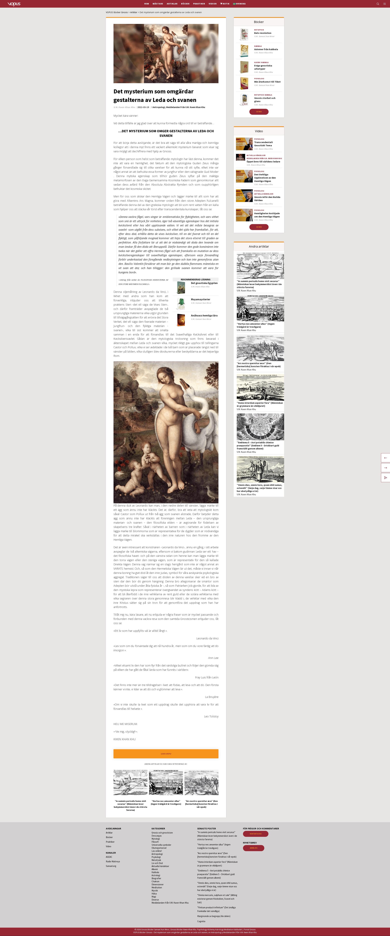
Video (108, 846)
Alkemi (257, 62)
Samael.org (111, 866)
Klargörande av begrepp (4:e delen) (213, 916)
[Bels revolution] (244, 34)
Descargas (157, 835)
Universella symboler (161, 844)
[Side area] (382, 4)
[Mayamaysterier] (181, 304)
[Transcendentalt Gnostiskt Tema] (244, 144)
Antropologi (159, 107)
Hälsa (154, 893)
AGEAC (109, 856)
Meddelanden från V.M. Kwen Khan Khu (185, 107)
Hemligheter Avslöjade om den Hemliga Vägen (267, 215)
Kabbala (258, 46)
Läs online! (157, 850)
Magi (154, 896)
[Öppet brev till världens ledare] (240, 157)
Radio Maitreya (113, 861)
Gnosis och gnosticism (162, 832)
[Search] (375, 4)
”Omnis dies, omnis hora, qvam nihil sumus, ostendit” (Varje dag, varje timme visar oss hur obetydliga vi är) (259, 488)
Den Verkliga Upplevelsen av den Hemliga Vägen (265, 178)
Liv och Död (157, 863)
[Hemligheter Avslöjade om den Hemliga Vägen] (244, 215)
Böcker (109, 837)
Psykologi (259, 79)
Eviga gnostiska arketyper (263, 67)
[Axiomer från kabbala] (244, 51)
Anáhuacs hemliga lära (204, 315)
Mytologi (156, 838)
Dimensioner (158, 884)
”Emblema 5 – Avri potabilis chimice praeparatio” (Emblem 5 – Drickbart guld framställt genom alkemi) (258, 445)
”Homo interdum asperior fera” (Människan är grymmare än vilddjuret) (260, 404)
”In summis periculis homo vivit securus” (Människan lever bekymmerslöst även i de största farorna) (259, 284)
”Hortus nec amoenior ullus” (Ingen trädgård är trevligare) (256, 325)
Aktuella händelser (256, 155)
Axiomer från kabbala (266, 49)
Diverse (155, 899)
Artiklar (109, 832)
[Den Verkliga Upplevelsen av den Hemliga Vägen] (244, 176)
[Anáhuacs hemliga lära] (181, 320)
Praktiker (110, 841)
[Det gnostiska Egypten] (181, 287)
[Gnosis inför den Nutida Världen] (244, 195)
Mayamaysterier (200, 299)
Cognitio (201, 921)
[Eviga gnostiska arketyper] (244, 67)
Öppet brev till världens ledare (263, 161)
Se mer (259, 112)
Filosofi (155, 841)
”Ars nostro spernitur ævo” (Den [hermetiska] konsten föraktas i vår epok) (259, 365)
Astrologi (156, 875)
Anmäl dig (253, 848)
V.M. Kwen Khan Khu (246, 290)
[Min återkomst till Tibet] (244, 83)
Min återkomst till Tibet (267, 81)
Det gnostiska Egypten (204, 283)
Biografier (156, 878)
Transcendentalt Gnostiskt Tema (263, 144)
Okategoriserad (159, 847)
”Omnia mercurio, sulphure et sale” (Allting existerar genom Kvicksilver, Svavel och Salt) (217, 899)
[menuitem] (239, 4)
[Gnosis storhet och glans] (244, 99)
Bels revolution (262, 32)
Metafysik (259, 30)
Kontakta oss (256, 834)
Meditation (157, 887)
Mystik (155, 890)
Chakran (155, 881)
